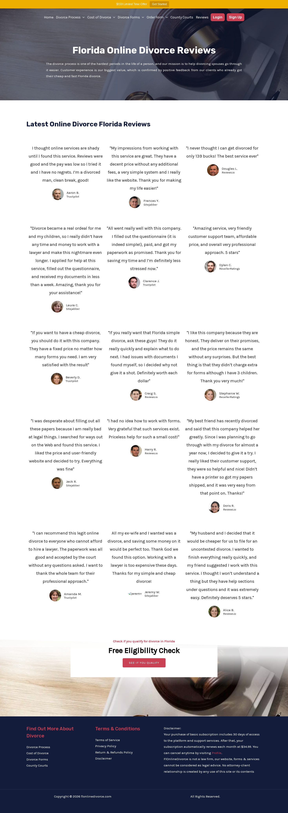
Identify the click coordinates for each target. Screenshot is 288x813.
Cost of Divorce (99, 17)
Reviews (202, 17)
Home (48, 17)
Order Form (155, 17)
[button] (83, 17)
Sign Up (235, 17)
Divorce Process (68, 17)
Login (217, 17)
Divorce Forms (129, 17)
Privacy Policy (105, 746)
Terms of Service (107, 740)
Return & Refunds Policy (114, 752)
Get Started (159, 4)
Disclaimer (103, 758)
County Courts (181, 17)
